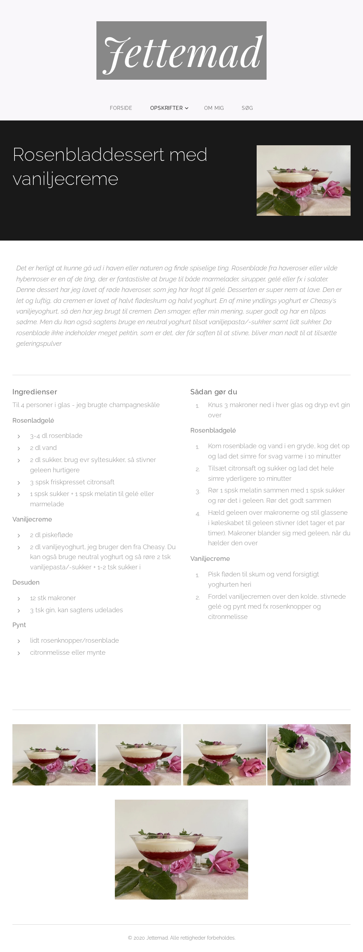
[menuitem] (125, 108)
